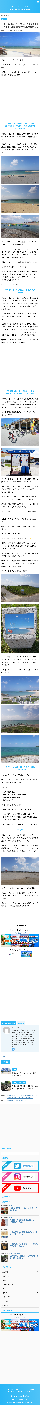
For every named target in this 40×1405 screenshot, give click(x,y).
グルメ (9, 1229)
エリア (10, 1205)
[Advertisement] (20, 98)
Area (12, 1389)
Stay (17, 1389)
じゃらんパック (20, 933)
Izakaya (32, 1389)
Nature (21, 1389)
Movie (12, 1391)
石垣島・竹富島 (16, 1253)
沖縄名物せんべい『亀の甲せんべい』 (18, 1100)
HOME (7, 1389)
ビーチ (5, 1056)
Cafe (27, 1389)
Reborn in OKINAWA (20, 9)
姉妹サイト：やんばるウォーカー (25, 1391)
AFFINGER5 (31, 1402)
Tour (8, 1391)
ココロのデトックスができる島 (20, 1399)
